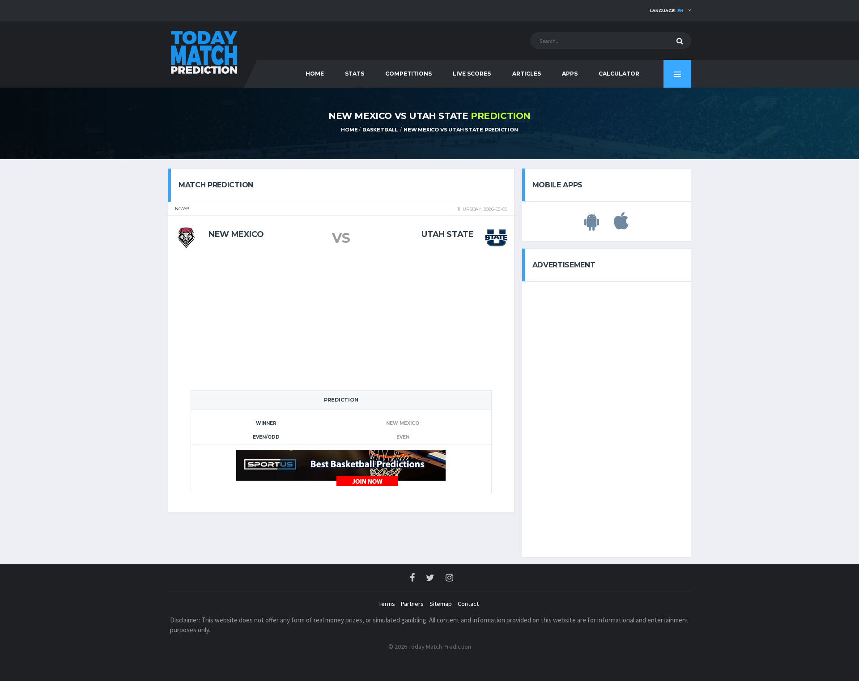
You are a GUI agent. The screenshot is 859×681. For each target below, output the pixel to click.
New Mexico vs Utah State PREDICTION (461, 130)
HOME (315, 73)
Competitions (408, 73)
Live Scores (472, 73)
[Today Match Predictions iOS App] (621, 226)
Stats (354, 73)
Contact (468, 604)
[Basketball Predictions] (341, 468)
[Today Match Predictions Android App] (592, 226)
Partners (412, 604)
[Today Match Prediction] (203, 50)
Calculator (619, 73)
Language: (666, 10)
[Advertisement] (341, 323)
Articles (526, 73)
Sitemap (441, 604)
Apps (570, 73)
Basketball (380, 130)
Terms (386, 604)
